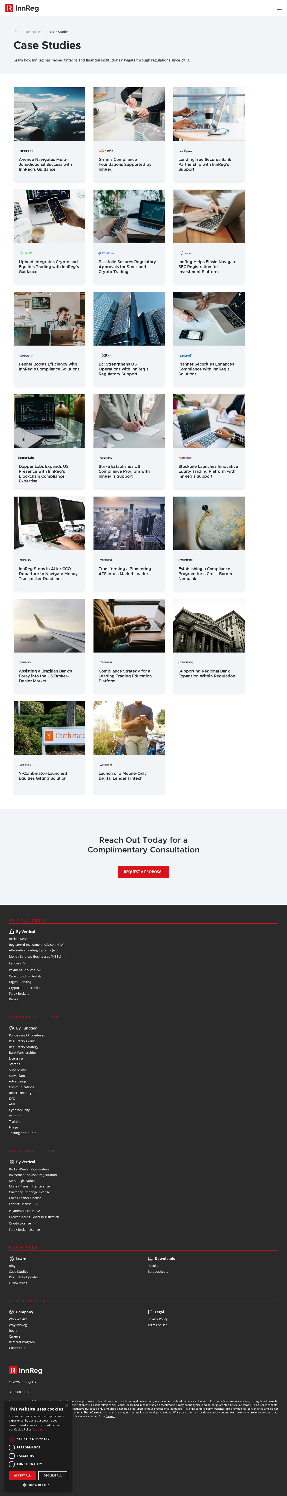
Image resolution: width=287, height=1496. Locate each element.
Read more (40, 1429)
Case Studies (59, 32)
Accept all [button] (22, 1475)
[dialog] (38, 1446)
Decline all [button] (53, 1475)
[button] (38, 1485)
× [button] (66, 1405)
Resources (33, 32)
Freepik (110, 1416)
